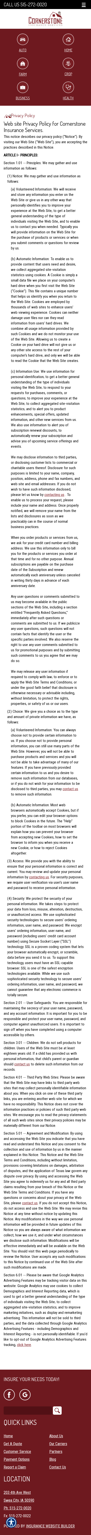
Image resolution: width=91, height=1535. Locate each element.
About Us (56, 1436)
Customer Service (17, 1451)
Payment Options (17, 1459)
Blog (52, 1459)
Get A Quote (13, 1443)
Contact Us (57, 1467)
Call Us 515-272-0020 (25, 4)
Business (23, 98)
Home (8, 1436)
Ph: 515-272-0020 (17, 1508)
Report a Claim (15, 1467)
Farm (23, 74)
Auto (22, 50)
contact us (70, 789)
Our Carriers (58, 1443)
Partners (55, 1451)
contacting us (54, 495)
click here (24, 1345)
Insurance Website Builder (50, 1526)
